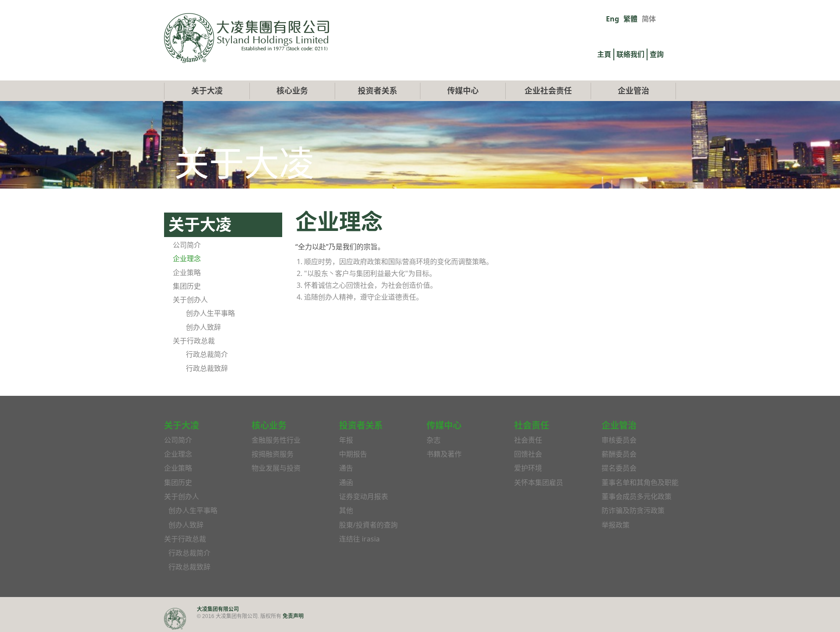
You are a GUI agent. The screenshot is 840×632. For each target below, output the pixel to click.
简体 (649, 19)
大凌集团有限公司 (218, 609)
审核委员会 (619, 440)
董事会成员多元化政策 (637, 496)
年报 (346, 440)
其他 (346, 510)
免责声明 (293, 616)
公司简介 (187, 245)
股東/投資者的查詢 (368, 525)
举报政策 (616, 525)
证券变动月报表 (363, 496)
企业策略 (187, 272)
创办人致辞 (203, 327)
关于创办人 (190, 299)
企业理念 (187, 258)
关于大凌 (207, 90)
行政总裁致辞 (207, 368)
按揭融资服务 (273, 454)
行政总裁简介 (207, 354)
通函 (346, 482)
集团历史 (187, 286)
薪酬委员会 (619, 454)
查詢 (657, 54)
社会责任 (528, 440)
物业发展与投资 (276, 468)
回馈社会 (528, 454)
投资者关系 (377, 90)
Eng (612, 19)
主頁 (604, 54)
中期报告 (353, 454)
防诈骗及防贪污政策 (633, 510)
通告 (346, 468)
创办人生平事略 (210, 313)
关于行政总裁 (194, 341)
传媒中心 (463, 90)
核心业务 (292, 90)
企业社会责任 (548, 90)
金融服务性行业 (276, 440)
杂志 (434, 440)
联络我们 (630, 54)
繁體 (630, 19)
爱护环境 (528, 468)
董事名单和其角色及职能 (640, 482)
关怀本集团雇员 (538, 482)
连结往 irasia (359, 539)
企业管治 (633, 90)
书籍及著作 (444, 454)
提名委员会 (619, 468)
